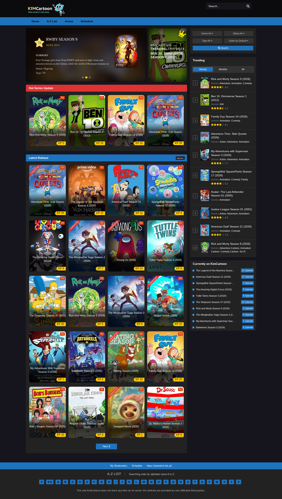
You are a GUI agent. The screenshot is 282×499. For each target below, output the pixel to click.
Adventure (225, 83)
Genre (206, 33)
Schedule (137, 465)
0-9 (50, 481)
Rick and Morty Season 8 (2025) (230, 243)
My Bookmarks (118, 465)
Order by (237, 40)
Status (237, 33)
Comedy (247, 83)
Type (206, 40)
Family (244, 179)
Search (224, 48)
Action (223, 141)
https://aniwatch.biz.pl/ (159, 465)
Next (106, 446)
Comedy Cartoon (229, 251)
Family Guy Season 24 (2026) (229, 116)
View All (180, 158)
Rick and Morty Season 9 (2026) (230, 78)
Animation (236, 83)
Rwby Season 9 (62, 39)
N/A (222, 104)
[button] (83, 77)
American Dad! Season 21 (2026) (231, 226)
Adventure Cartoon (229, 248)
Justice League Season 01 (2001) (231, 209)
